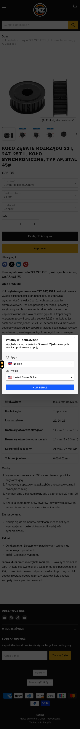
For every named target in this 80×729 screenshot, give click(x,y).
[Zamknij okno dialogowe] (74, 337)
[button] (40, 363)
